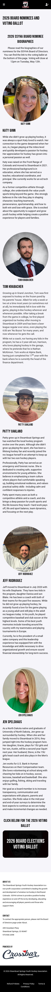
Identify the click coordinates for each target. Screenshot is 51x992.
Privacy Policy (28, 983)
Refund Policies (13, 983)
